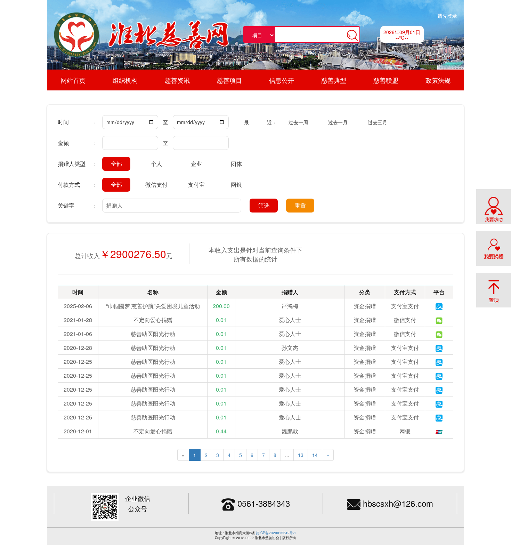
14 (315, 454)
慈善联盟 (385, 80)
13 (300, 454)
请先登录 (447, 15)
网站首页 (73, 80)
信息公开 (281, 80)
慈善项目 (229, 80)
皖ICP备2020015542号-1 (276, 532)
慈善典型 (333, 80)
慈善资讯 (177, 80)
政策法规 (438, 80)
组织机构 (125, 80)
